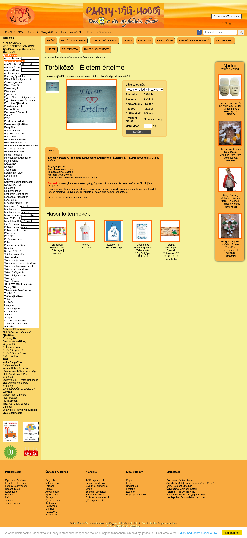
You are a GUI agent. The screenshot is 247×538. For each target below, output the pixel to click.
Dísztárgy (9, 91)
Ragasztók (132, 485)
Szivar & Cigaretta (14, 272)
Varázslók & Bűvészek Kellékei (20, 409)
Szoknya (9, 278)
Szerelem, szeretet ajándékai (20, 263)
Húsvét (49, 488)
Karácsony (51, 511)
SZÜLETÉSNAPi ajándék (18, 284)
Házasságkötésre (14, 148)
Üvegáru (9, 305)
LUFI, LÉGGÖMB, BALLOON (19, 388)
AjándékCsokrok (13, 70)
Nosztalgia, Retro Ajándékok (19, 221)
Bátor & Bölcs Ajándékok (17, 79)
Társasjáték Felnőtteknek (18, 290)
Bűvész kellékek (95, 494)
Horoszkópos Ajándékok (17, 157)
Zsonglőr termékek (96, 491)
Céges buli (51, 480)
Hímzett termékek (14, 151)
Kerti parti (50, 503)
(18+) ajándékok (95, 500)
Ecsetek (130, 491)
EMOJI (8, 118)
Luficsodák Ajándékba (16, 196)
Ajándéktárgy (10, 55)
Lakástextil (10, 187)
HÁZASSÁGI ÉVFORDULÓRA (21, 145)
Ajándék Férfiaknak (14, 61)
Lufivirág (7, 391)
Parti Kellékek (10, 400)
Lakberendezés (12, 190)
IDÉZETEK (10, 163)
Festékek (131, 488)
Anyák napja (52, 491)
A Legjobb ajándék (14, 58)
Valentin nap (52, 483)
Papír (129, 480)
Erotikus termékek (14, 121)
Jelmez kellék (12, 503)
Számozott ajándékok (98, 497)
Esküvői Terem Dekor (14, 353)
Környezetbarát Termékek (18, 181)
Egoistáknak (11, 94)
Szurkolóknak (11, 281)
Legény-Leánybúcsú (16, 485)
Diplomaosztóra (11, 347)
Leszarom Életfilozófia (16, 193)
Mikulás (49, 508)
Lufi (7, 497)
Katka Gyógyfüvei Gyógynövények (12, 364)
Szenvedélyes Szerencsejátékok (14, 259)
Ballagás (50, 497)
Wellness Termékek (15, 320)
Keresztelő (11, 491)
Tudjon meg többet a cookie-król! (197, 533)
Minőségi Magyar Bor (16, 202)
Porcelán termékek (14, 245)
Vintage (8, 314)
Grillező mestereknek (16, 142)
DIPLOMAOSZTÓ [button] (70, 49)
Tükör (7, 299)
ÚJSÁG (8, 302)
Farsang (49, 485)
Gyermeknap (52, 500)
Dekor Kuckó (13, 32)
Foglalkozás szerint (15, 133)
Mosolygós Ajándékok (16, 205)
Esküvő (9, 494)
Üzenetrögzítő (12, 308)
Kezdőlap (48, 57)
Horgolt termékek (13, 154)
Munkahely (10, 209)
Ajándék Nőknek (13, 67)
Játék (6, 359)
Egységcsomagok (136, 494)
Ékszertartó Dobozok (16, 112)
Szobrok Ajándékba (15, 275)
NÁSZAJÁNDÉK (13, 218)
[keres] (241, 32)
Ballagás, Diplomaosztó (15, 329)
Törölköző (9, 293)
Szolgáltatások (49, 32)
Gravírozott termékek (16, 139)
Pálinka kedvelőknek (15, 227)
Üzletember (10, 311)
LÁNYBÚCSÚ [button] (144, 40)
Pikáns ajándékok (14, 239)
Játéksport (10, 169)
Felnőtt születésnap (15, 483)
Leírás (51, 150)
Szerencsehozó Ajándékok (19, 266)
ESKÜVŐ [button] (51, 40)
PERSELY (10, 236)
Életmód (8, 115)
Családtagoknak (13, 82)
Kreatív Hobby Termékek (16, 368)
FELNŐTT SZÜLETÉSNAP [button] (73, 40)
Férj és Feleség (12, 130)
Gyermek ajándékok (97, 485)
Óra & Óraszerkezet (15, 224)
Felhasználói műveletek (100, 32)
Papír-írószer (10, 397)
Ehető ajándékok (13, 106)
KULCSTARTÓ (12, 184)
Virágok (8, 317)
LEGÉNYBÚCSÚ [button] (165, 40)
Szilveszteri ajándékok (16, 269)
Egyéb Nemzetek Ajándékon (19, 97)
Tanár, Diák (10, 287)
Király (7, 178)
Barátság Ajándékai (14, 76)
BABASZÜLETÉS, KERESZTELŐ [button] (194, 40)
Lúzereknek (10, 199)
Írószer (130, 483)
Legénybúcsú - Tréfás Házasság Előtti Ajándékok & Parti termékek (20, 382)
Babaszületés (12, 488)
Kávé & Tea (10, 175)
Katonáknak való (13, 172)
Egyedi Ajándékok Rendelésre (20, 100)
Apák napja (51, 494)
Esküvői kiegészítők (14, 350)
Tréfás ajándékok (13, 296)
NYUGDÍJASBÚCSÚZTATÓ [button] (96, 49)
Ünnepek (7, 406)
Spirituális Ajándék (14, 254)
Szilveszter (51, 514)
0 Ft (225, 23)
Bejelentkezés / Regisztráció (226, 16)
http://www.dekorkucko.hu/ (185, 497)
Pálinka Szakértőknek (16, 230)
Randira (8, 248)
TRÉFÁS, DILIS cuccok (16, 403)
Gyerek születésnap (16, 480)
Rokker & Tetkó (12, 251)
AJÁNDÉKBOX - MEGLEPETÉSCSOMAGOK (19, 45)
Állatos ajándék (12, 73)
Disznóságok (11, 88)
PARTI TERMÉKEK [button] (224, 40)
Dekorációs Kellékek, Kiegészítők (14, 343)
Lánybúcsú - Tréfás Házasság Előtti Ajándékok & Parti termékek (19, 374)
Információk (75, 32)
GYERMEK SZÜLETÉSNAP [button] (104, 40)
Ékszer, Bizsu (11, 109)
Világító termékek (12, 412)
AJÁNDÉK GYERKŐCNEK (19, 64)
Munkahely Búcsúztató (16, 212)
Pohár (7, 242)
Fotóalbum (10, 136)
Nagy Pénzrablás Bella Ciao (19, 215)
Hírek (63, 32)
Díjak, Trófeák (11, 85)
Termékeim (61, 57)
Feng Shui (9, 127)
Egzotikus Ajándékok (15, 103)
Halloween (51, 505)
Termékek (33, 32)
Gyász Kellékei (11, 356)
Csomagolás (9, 338)
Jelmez (9, 500)
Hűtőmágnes (11, 160)
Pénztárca (9, 233)
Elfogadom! (232, 532)
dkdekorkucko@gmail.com (185, 494)
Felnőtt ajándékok (95, 483)
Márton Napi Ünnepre (14, 394)
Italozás (8, 166)
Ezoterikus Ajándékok (16, 124)
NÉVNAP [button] (128, 40)
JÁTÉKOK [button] (51, 49)
